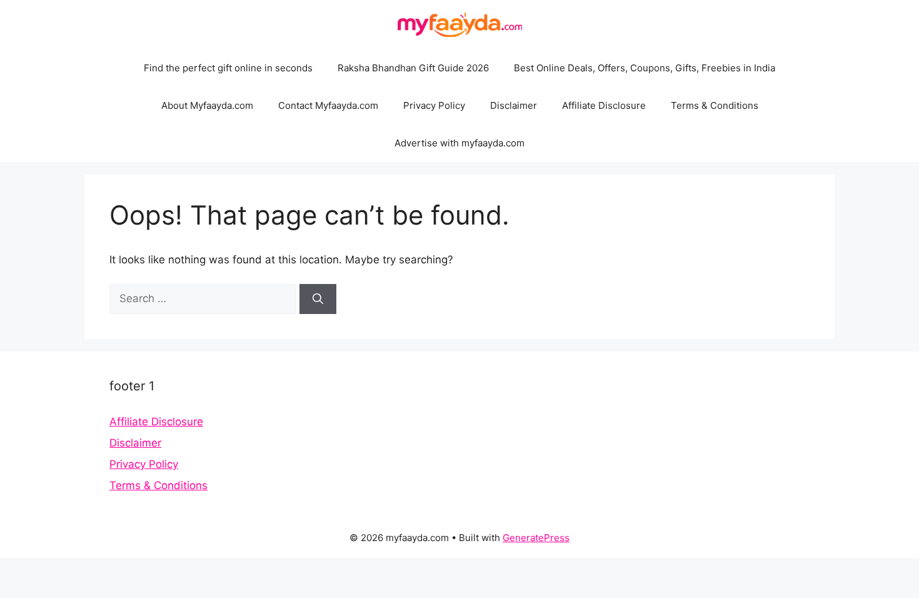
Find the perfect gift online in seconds (228, 68)
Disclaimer (513, 105)
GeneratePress (536, 538)
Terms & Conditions (714, 105)
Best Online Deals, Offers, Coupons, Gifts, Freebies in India (644, 68)
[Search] (317, 299)
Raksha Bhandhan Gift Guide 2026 (413, 68)
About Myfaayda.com (207, 105)
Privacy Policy (434, 105)
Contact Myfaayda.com (328, 105)
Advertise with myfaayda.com (459, 143)
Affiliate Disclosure (604, 105)
